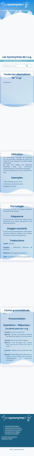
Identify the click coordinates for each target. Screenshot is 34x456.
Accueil (6, 61)
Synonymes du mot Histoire (13, 430)
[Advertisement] (17, 37)
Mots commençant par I (15, 61)
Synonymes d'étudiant (12, 434)
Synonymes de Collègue (12, 432)
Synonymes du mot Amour (13, 428)
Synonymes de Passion (12, 426)
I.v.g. (25, 61)
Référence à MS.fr (7, 439)
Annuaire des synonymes (9, 437)
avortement (7, 82)
